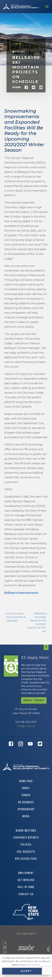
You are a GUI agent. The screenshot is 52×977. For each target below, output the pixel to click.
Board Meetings (26, 830)
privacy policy (33, 964)
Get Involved (26, 880)
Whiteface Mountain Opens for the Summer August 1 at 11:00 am (36, 622)
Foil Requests (26, 851)
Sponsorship (26, 809)
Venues (26, 795)
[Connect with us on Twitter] (40, 748)
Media (26, 816)
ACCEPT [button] (26, 971)
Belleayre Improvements (21, 592)
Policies (26, 844)
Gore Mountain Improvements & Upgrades (15, 617)
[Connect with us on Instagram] (21, 748)
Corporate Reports (26, 837)
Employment (26, 873)
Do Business (26, 802)
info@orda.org (26, 726)
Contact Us (26, 894)
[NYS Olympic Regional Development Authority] (21, 6)
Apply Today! (33, 700)
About (26, 788)
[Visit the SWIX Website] (26, 947)
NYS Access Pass (26, 858)
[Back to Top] (46, 647)
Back (18, 44)
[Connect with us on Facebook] (11, 748)
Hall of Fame (26, 887)
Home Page (26, 781)
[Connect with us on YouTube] (30, 748)
